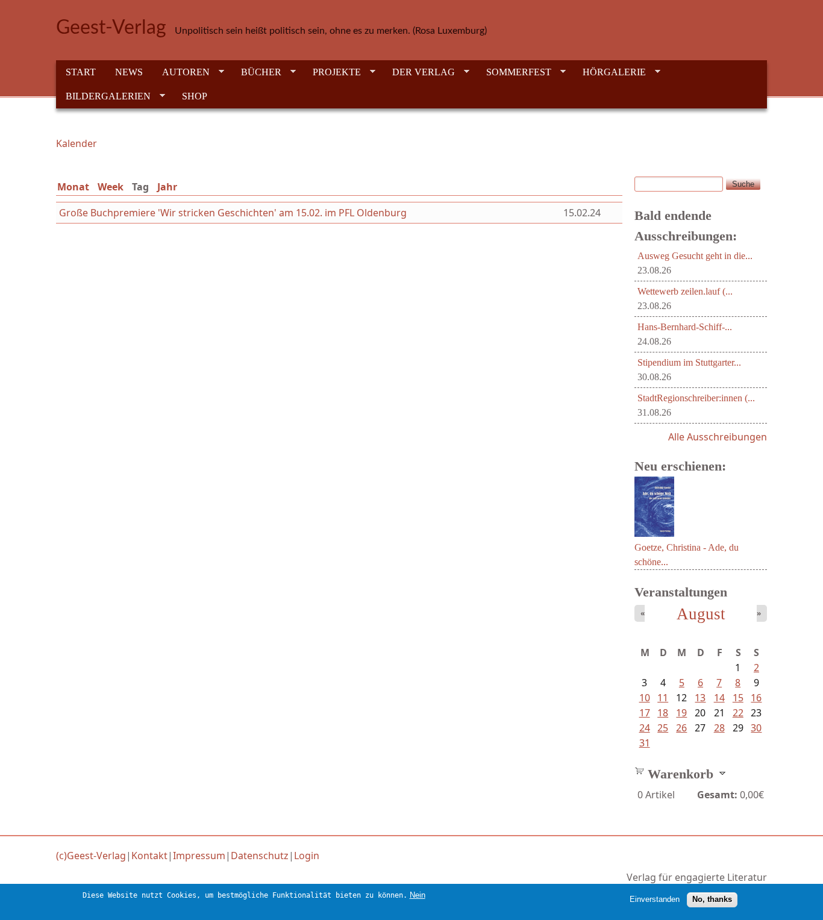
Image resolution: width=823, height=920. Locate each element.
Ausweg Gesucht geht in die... (695, 256)
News (129, 72)
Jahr (167, 186)
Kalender (76, 143)
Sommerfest (514, 72)
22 (738, 712)
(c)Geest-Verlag (91, 855)
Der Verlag (419, 72)
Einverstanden (655, 899)
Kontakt (149, 855)
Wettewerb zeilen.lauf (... (685, 291)
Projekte (332, 72)
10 (644, 697)
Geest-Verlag (111, 27)
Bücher (256, 72)
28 (719, 727)
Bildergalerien (103, 96)
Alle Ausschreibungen (717, 436)
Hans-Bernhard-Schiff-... (684, 327)
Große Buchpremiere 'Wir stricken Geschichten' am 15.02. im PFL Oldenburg (233, 212)
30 (756, 727)
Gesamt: (717, 794)
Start (81, 72)
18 (662, 712)
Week (111, 186)
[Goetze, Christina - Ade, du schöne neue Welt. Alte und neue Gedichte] (654, 533)
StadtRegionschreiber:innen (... (696, 398)
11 (662, 697)
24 (644, 727)
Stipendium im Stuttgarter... (689, 362)
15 (738, 697)
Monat (73, 186)
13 (700, 697)
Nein (417, 895)
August (701, 614)
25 (662, 727)
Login (306, 855)
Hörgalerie (609, 72)
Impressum (199, 855)
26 (681, 727)
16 (756, 697)
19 (681, 712)
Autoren (181, 72)
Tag (143, 186)
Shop (194, 96)
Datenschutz (260, 855)
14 (719, 697)
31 (644, 742)
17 (644, 712)
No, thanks (712, 899)
